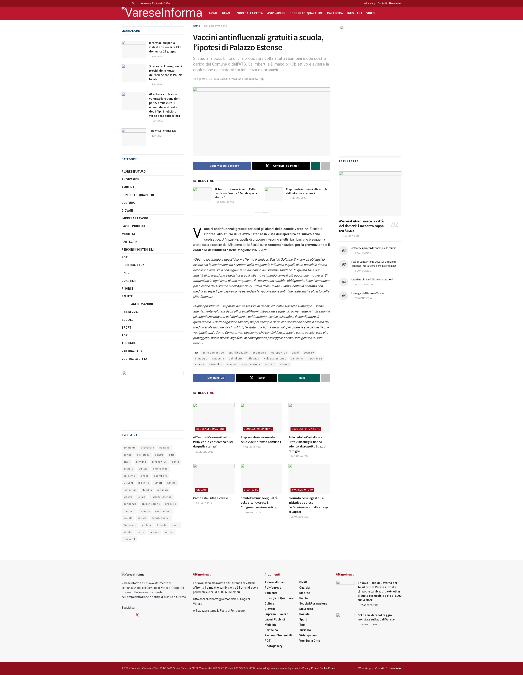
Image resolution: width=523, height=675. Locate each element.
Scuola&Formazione (215, 26)
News (226, 13)
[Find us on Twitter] (133, 3)
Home (213, 13)
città (171, 455)
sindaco (232, 364)
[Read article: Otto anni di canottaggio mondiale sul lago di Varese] (345, 619)
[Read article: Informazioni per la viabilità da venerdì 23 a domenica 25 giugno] (134, 49)
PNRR (125, 273)
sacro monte (163, 511)
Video (370, 13)
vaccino (270, 364)
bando (128, 455)
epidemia (218, 358)
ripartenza (315, 358)
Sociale (127, 319)
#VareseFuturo (302, 490)
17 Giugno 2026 (297, 198)
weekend (129, 539)
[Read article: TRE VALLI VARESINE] (134, 137)
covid (295, 352)
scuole (199, 364)
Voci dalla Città (250, 13)
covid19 (309, 352)
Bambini (164, 447)
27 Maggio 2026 (252, 512)
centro (159, 455)
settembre (215, 364)
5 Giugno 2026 (203, 503)
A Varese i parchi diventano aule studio (373, 248)
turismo (154, 532)
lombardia (130, 490)
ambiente (130, 447)
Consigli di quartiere (306, 13)
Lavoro (171, 483)
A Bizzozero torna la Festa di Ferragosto (219, 610)
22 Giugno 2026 (225, 202)
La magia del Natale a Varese (367, 293)
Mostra (128, 497)
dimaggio (201, 358)
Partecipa (335, 13)
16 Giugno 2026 (299, 456)
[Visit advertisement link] (153, 396)
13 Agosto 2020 (202, 78)
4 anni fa (156, 84)
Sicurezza (251, 78)
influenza (253, 358)
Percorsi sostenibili (138, 249)
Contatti (382, 3)
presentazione (151, 504)
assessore (260, 352)
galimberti (235, 358)
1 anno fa (157, 121)
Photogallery (133, 265)
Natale (141, 497)
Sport (126, 327)
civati (127, 462)
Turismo (128, 343)
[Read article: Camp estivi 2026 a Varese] (214, 478)
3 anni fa (156, 56)
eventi (145, 476)
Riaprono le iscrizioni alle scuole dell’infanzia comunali (306, 191)
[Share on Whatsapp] (315, 166)
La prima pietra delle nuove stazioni (372, 279)
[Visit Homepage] (162, 13)
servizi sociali (161, 518)
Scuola (128, 518)
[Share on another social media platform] (325, 166)
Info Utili (354, 13)
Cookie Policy (327, 668)
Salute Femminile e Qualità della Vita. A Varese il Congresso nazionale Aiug (259, 502)
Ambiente (129, 187)
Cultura (128, 202)
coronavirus (279, 352)
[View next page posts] (265, 215)
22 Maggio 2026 (299, 517)
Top (261, 78)
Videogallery (132, 351)
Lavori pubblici (133, 226)
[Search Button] (399, 13)
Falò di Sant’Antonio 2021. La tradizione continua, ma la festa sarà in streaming (374, 264)
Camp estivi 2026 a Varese (210, 498)
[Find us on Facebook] (123, 3)
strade (128, 532)
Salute (127, 296)
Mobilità (128, 234)
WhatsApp (369, 3)
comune (141, 462)
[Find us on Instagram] (128, 3)
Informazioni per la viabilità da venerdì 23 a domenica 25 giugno (165, 47)
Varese (284, 364)
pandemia (297, 358)
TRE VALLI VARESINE (162, 131)
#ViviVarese (276, 13)
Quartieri (129, 280)
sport (175, 525)
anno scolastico (213, 352)
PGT (125, 257)
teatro (140, 532)
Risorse (127, 288)
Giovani (201, 490)
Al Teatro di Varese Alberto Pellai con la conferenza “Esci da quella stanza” (236, 193)
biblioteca (143, 455)
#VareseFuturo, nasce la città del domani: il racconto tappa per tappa (361, 226)
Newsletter (395, 3)
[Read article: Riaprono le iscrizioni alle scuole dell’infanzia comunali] (274, 193)
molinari (162, 490)
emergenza (160, 468)
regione (145, 511)
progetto (170, 504)
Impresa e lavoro (135, 218)
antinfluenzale (238, 352)
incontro (143, 483)
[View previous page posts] (258, 215)
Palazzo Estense (275, 358)
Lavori (158, 483)
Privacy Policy (310, 668)
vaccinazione (251, 364)
